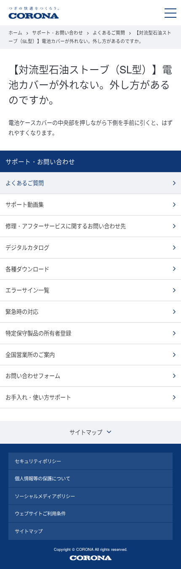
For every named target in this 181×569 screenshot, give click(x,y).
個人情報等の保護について (42, 478)
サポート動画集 (24, 204)
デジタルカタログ (27, 247)
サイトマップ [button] (85, 432)
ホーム (15, 33)
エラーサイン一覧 (27, 290)
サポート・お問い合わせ (57, 33)
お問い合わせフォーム (32, 376)
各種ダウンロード (27, 269)
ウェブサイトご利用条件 (40, 513)
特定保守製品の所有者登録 (38, 333)
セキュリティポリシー (38, 461)
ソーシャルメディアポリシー (45, 496)
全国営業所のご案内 (30, 355)
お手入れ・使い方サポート (38, 397)
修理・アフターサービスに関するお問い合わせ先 (65, 226)
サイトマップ (29, 531)
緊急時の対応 (21, 311)
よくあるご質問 (109, 33)
